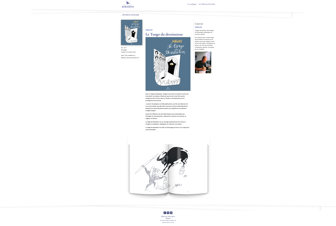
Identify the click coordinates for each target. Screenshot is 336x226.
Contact (168, 218)
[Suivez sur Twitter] (171, 213)
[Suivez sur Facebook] (165, 213)
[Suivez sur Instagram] (168, 213)
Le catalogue (192, 4)
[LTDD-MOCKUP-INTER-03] (168, 198)
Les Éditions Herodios (207, 4)
